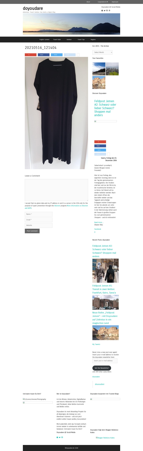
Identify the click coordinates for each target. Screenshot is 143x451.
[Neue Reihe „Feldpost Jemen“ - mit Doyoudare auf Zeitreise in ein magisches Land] (98, 83)
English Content (44, 39)
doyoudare (33, 8)
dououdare (96, 377)
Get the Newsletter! (102, 368)
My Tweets (96, 344)
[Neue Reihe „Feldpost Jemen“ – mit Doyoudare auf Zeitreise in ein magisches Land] (105, 340)
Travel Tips (81, 39)
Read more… (99, 222)
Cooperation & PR (103, 2)
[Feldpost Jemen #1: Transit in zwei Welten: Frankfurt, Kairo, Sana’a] (105, 309)
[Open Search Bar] (102, 39)
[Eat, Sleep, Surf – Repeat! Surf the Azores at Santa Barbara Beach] (112, 69)
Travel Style (57, 39)
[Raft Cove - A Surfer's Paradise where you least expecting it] (98, 69)
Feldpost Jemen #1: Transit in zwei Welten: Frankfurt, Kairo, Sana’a (104, 289)
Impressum (115, 2)
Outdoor (69, 39)
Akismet (57, 206)
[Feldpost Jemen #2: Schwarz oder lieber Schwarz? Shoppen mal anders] (105, 122)
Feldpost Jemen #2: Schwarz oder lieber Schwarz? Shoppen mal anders (105, 108)
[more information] (78, 54)
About (88, 2)
